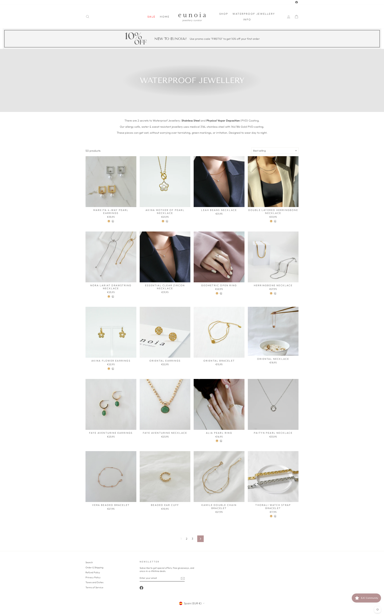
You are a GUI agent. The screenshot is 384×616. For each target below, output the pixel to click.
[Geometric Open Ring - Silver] (221, 293)
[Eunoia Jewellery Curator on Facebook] (141, 588)
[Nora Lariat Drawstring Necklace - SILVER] (112, 296)
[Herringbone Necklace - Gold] (271, 293)
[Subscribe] (183, 578)
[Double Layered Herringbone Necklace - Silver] (275, 221)
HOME (165, 16)
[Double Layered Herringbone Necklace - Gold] (271, 221)
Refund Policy (93, 572)
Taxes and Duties (94, 582)
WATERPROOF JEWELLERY (253, 13)
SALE (151, 16)
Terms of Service (94, 587)
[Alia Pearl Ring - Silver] (221, 440)
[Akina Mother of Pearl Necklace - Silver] (167, 221)
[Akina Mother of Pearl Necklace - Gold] (163, 221)
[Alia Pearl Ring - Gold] (217, 440)
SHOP (223, 13)
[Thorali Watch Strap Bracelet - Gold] (271, 516)
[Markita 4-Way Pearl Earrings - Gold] (108, 221)
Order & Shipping (94, 567)
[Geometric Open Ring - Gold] (217, 293)
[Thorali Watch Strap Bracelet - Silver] (275, 516)
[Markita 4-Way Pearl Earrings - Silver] (112, 221)
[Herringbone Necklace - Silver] (275, 293)
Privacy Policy (93, 577)
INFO (247, 19)
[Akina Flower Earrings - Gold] (108, 368)
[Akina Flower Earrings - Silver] (112, 368)
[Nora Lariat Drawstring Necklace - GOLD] (108, 296)
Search (89, 562)
